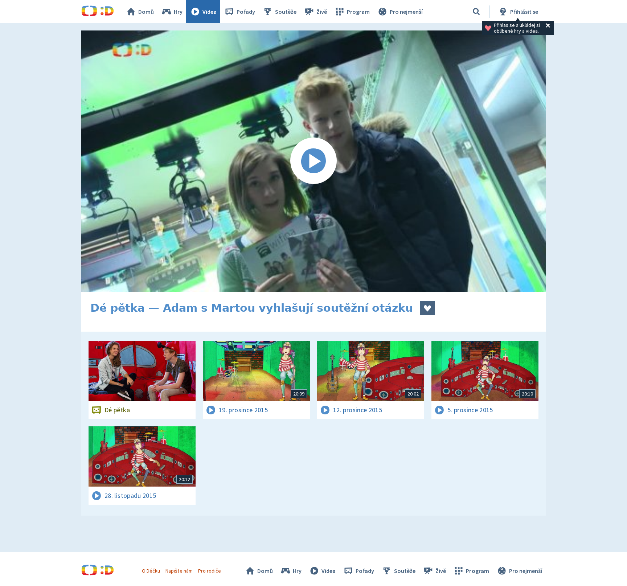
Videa (209, 11)
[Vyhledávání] (476, 11)
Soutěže (285, 11)
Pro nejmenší (406, 11)
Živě (321, 11)
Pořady (246, 11)
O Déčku (151, 570)
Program (358, 11)
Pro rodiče (209, 570)
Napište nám (178, 570)
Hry (178, 11)
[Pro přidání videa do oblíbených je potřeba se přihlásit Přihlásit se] (427, 308)
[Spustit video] (313, 161)
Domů (146, 11)
